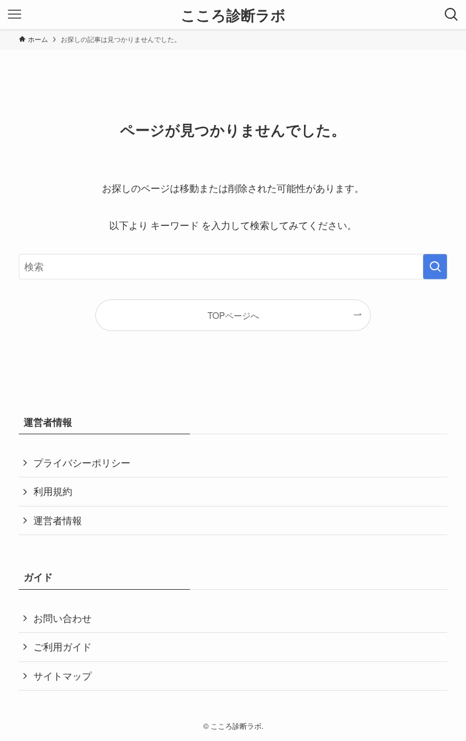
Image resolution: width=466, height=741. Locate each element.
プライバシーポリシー (81, 463)
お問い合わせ (62, 618)
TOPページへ (233, 315)
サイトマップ (62, 676)
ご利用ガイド (62, 647)
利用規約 (52, 491)
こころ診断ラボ (233, 14)
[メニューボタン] (14, 14)
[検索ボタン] (451, 14)
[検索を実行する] (435, 266)
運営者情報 (57, 520)
